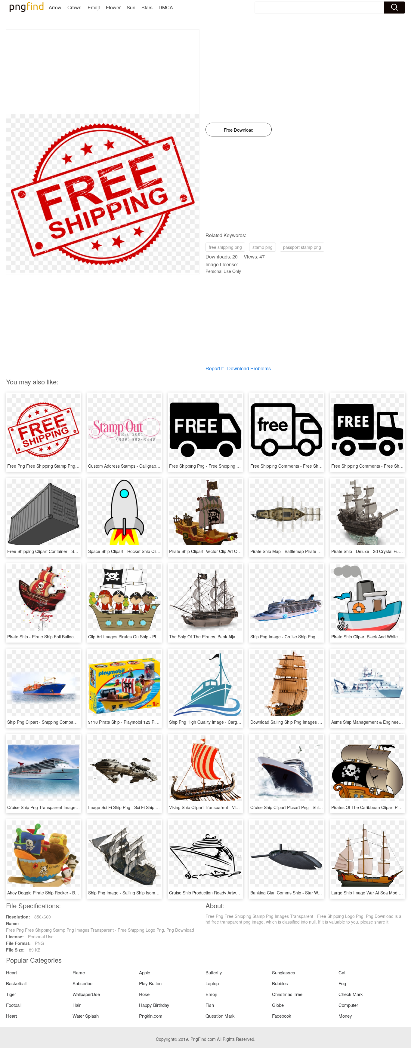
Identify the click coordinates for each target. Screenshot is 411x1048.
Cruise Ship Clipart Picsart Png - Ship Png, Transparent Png (307, 807)
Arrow (55, 7)
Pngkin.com (150, 1016)
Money (345, 1016)
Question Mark (220, 1016)
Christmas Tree (287, 994)
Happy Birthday (154, 1005)
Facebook (281, 1016)
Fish (210, 1005)
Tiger (11, 994)
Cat (341, 972)
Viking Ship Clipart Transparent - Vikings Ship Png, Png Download (231, 807)
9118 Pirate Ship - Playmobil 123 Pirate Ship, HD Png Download (149, 722)
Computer (348, 1005)
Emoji (94, 7)
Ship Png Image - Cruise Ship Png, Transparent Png (300, 637)
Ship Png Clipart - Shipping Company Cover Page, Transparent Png (71, 722)
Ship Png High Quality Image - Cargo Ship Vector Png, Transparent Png (237, 722)
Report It (215, 368)
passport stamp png (302, 247)
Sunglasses (283, 972)
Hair (77, 1005)
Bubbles (280, 983)
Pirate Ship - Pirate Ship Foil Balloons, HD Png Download (61, 637)
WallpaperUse (86, 994)
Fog (342, 983)
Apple (144, 972)
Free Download (238, 130)
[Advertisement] (102, 72)
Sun (131, 7)
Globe (278, 1005)
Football (13, 1005)
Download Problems (249, 368)
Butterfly (214, 972)
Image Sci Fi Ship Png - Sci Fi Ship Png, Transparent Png (142, 807)
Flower (113, 7)
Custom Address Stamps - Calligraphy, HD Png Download (143, 466)
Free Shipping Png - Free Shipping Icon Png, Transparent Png (228, 466)
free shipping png (225, 247)
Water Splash (86, 1016)
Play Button (150, 983)
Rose (144, 994)
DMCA (166, 7)
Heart (11, 972)
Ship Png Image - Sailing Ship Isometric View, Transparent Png (148, 893)
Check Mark (350, 994)
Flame (79, 972)
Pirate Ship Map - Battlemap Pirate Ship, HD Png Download (306, 551)
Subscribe (82, 983)
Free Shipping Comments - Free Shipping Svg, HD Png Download (312, 466)
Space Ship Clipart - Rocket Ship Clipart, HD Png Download (144, 551)
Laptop (212, 983)
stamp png (262, 247)
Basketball (16, 983)
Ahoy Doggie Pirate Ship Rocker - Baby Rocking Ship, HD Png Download (76, 893)
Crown (74, 7)
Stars (147, 7)
